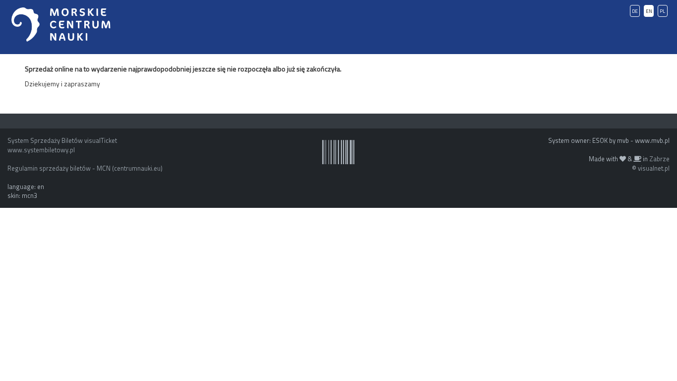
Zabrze (659, 159)
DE (635, 11)
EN (649, 11)
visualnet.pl (654, 168)
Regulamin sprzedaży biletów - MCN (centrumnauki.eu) (85, 168)
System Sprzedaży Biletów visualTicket (62, 140)
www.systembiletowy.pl (41, 150)
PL (662, 11)
